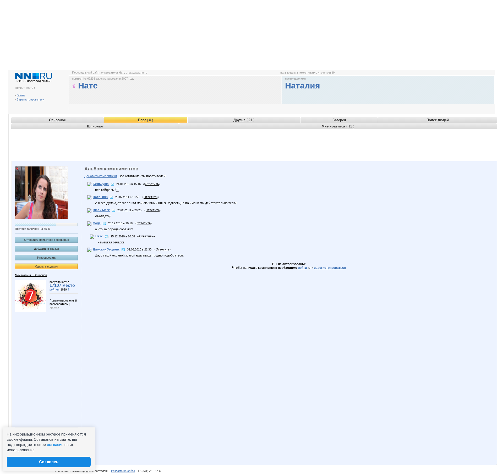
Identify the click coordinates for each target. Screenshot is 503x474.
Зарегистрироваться (30, 99)
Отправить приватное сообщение (46, 239)
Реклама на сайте (123, 470)
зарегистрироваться (330, 268)
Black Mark (101, 210)
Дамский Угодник (106, 249)
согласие (55, 444)
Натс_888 (100, 197)
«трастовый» (326, 72)
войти (302, 268)
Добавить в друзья (46, 248)
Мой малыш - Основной (31, 275)
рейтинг (55, 289)
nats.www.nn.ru (137, 72)
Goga (97, 223)
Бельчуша (101, 184)
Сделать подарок (46, 266)
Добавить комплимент (100, 176)
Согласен (48, 461)
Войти (21, 95)
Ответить (152, 184)
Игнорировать (46, 257)
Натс (99, 236)
